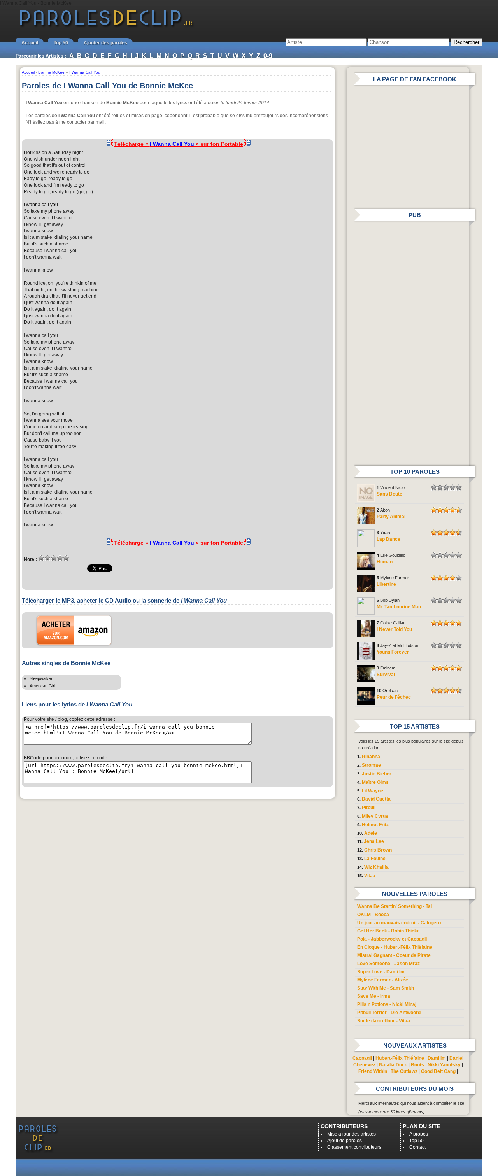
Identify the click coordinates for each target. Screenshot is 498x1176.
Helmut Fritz (375, 824)
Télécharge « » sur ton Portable (178, 144)
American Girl (42, 686)
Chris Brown (378, 850)
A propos (418, 1134)
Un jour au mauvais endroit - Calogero (399, 922)
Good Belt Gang (438, 1071)
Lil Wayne (372, 791)
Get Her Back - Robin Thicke (388, 931)
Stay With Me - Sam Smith (385, 988)
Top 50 (61, 43)
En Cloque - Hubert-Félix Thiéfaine (394, 947)
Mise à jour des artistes (351, 1134)
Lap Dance (388, 539)
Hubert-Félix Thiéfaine (399, 1058)
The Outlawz (404, 1071)
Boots (417, 1064)
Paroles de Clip (106, 26)
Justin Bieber (376, 773)
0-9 (267, 56)
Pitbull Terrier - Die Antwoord (389, 1012)
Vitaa (369, 875)
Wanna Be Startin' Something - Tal (394, 906)
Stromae (371, 765)
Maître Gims (375, 782)
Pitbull (368, 807)
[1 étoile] (41, 558)
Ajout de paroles (344, 1140)
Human (385, 561)
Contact (417, 1147)
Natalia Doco (393, 1064)
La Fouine (375, 858)
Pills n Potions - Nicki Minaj (386, 1004)
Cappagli (362, 1058)
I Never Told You (394, 629)
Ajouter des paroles (105, 43)
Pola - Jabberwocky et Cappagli (392, 939)
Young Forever (393, 652)
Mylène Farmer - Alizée (382, 980)
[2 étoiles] (47, 558)
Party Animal (391, 516)
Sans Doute (389, 494)
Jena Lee (374, 841)
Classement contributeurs (354, 1147)
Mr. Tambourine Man (399, 607)
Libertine (386, 584)
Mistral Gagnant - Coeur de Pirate (394, 955)
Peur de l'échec (394, 697)
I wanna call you (41, 204)
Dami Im (437, 1058)
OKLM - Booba (373, 914)
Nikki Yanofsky (444, 1064)
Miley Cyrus (375, 816)
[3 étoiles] (54, 558)
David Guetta (376, 799)
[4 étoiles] (60, 558)
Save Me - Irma (373, 996)
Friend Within (372, 1071)
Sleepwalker (41, 678)
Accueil (29, 43)
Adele (370, 833)
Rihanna (371, 756)
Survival (386, 674)
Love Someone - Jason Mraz (388, 963)
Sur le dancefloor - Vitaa (383, 1021)
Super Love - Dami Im (381, 971)
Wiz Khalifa (376, 867)
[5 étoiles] (66, 558)
